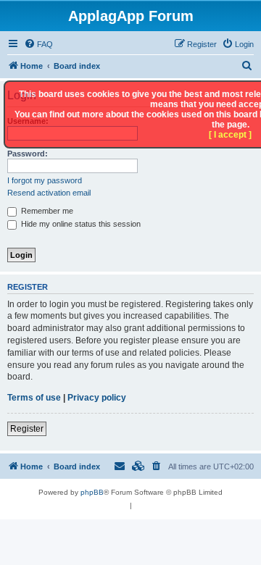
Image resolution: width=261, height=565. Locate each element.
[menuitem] (38, 44)
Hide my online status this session (80, 223)
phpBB (92, 492)
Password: (27, 153)
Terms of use (34, 398)
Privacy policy (96, 398)
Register (27, 429)
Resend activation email (49, 192)
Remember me (46, 210)
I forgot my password (44, 180)
